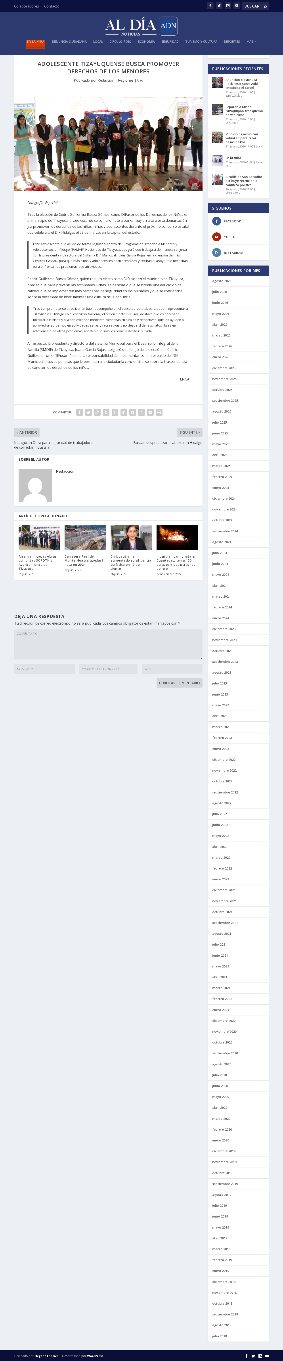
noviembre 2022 (224, 770)
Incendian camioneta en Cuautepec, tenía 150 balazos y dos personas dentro (176, 562)
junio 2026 (220, 302)
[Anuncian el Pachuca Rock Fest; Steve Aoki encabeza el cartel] (217, 82)
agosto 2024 (221, 542)
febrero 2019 (222, 1260)
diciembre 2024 (223, 498)
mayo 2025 (220, 444)
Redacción (106, 80)
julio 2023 (219, 683)
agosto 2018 (221, 1325)
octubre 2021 (222, 912)
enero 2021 (220, 1010)
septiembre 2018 (225, 1314)
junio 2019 (220, 1216)
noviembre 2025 (224, 379)
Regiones (126, 80)
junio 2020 (220, 1086)
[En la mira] (217, 160)
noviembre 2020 (224, 1031)
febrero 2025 (222, 477)
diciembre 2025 (223, 368)
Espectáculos (234, 95)
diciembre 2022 (223, 759)
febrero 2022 (222, 868)
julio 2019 (219, 1205)
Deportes (232, 42)
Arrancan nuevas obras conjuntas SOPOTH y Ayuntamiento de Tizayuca (38, 562)
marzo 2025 (221, 466)
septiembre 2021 (225, 923)
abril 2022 (219, 847)
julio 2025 (219, 422)
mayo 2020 (220, 1097)
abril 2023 (219, 716)
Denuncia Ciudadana (69, 42)
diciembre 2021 (223, 890)
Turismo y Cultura (201, 42)
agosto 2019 (221, 1195)
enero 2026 (220, 357)
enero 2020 (220, 1140)
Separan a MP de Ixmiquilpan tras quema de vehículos (244, 111)
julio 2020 (219, 1075)
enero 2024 (220, 618)
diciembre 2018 (223, 1282)
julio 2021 (219, 944)
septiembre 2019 (225, 1184)
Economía (146, 42)
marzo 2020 (221, 1118)
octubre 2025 (222, 390)
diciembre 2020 (223, 1021)
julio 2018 (219, 1336)
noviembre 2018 (224, 1292)
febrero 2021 (222, 999)
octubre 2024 (222, 520)
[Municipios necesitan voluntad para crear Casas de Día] (217, 137)
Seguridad (170, 42)
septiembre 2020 (225, 1053)
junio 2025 (220, 433)
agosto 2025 (221, 411)
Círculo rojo (120, 42)
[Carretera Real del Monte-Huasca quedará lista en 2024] (85, 537)
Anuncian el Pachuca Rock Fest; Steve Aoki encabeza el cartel (242, 84)
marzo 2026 (221, 335)
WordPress (95, 1356)
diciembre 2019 (223, 1151)
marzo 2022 (221, 857)
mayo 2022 (220, 835)
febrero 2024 (222, 607)
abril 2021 (219, 977)
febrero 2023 (222, 738)
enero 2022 (220, 879)
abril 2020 (219, 1107)
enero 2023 (220, 749)
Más (250, 42)
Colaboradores (26, 6)
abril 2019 (219, 1238)
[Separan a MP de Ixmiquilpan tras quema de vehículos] (217, 109)
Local (98, 42)
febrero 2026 (222, 346)
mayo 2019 (220, 1227)
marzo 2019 (221, 1249)
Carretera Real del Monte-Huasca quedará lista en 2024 (84, 560)
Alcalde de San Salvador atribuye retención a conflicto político (244, 181)
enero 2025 (220, 488)
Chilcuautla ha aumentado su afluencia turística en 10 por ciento (131, 562)
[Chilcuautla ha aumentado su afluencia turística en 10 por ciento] (131, 537)
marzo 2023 (221, 727)
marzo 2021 (221, 988)
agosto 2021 (221, 933)
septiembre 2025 (225, 400)
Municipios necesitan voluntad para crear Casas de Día (242, 138)
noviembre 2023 (224, 640)
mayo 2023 (220, 705)
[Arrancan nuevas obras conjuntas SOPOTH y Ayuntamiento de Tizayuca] (39, 537)
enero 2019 (220, 1271)
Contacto (51, 6)
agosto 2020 (221, 1064)
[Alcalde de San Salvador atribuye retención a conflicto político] (217, 179)
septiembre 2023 (225, 661)
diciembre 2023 (223, 629)
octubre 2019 (222, 1173)
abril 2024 (219, 585)
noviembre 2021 (224, 901)
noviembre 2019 (224, 1162)
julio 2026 (219, 292)
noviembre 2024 (224, 509)
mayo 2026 (220, 314)
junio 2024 (220, 564)
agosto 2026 (221, 281)
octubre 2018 (222, 1303)
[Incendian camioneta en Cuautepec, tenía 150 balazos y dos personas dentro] (177, 537)
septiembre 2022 (225, 792)
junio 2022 (220, 825)
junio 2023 (220, 694)
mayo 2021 (220, 966)
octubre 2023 (222, 651)
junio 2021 (220, 955)
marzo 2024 (221, 596)
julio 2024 (219, 553)
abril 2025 (219, 455)
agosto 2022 (221, 803)
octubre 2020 (222, 1042)
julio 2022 (219, 814)
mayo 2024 (220, 574)
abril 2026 (219, 324)
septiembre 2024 (225, 531)
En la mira (35, 42)
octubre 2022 (222, 781)
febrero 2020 (222, 1129)
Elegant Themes (46, 1356)
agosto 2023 (221, 672)
